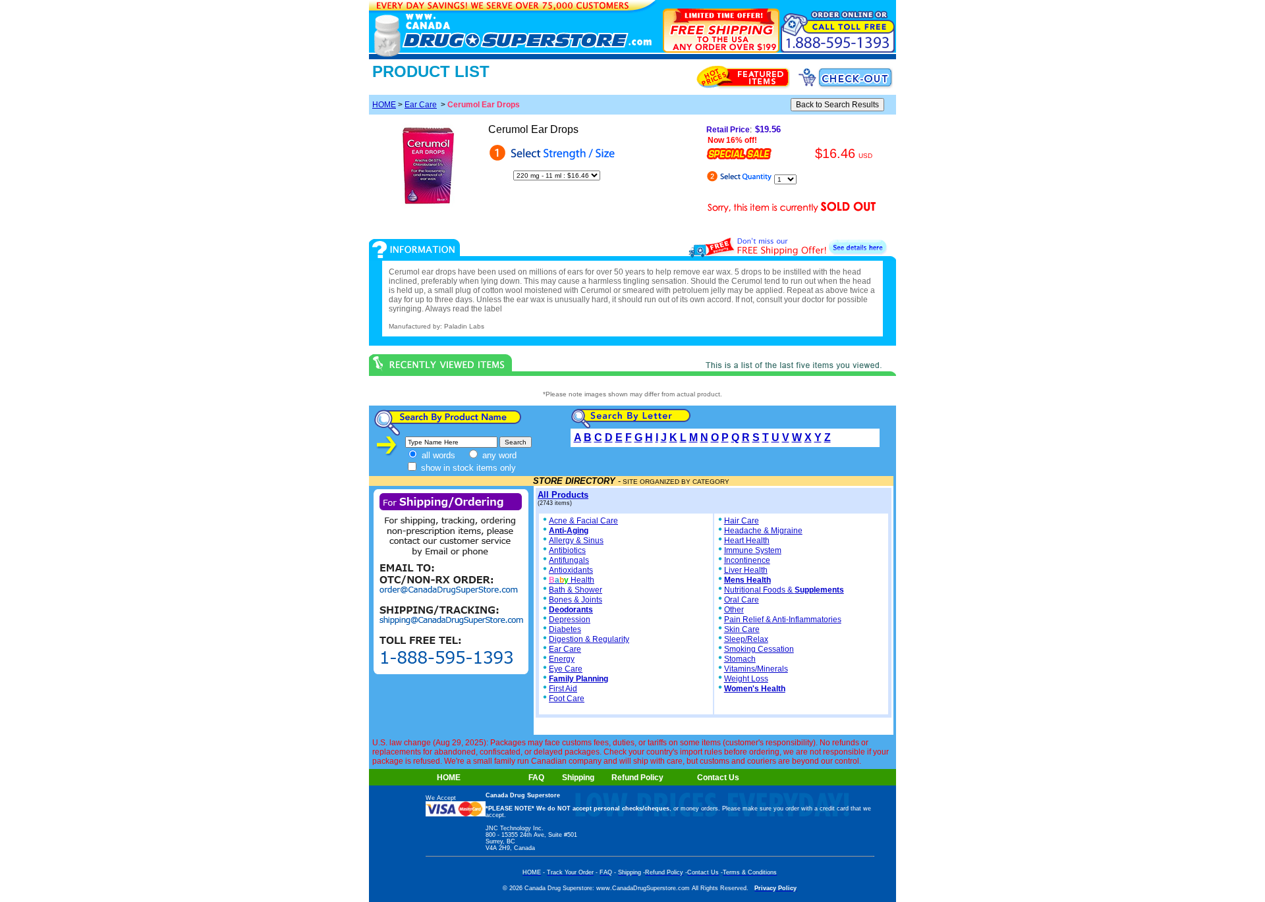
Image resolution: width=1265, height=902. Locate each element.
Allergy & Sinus (576, 540)
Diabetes (565, 629)
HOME (384, 104)
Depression (569, 619)
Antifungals (569, 560)
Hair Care (741, 520)
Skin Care (742, 629)
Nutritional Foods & (784, 590)
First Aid (563, 688)
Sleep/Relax (746, 639)
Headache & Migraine (763, 530)
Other (734, 609)
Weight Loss (746, 678)
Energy (562, 659)
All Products (563, 495)
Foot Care (566, 698)
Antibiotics (567, 550)
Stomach (740, 659)
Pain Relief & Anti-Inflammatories (782, 619)
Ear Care (421, 104)
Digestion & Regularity (589, 639)
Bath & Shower (575, 590)
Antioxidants (571, 570)
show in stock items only (467, 468)
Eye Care (565, 669)
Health (571, 580)
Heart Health (747, 540)
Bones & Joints (575, 599)
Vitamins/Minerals (756, 669)
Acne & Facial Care (583, 520)
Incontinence (747, 560)
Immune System (752, 550)
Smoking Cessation (759, 649)
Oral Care (741, 599)
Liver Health (746, 570)
